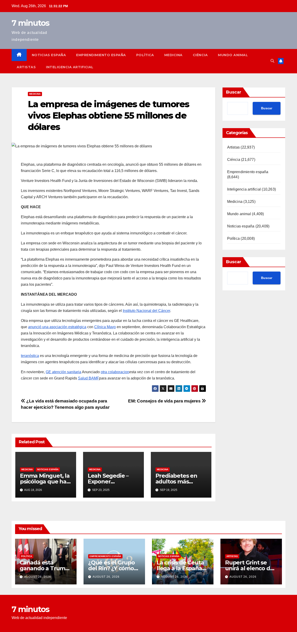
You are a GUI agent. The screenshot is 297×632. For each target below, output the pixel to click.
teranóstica (30, 356)
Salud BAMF (88, 378)
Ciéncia (200, 55)
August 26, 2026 (37, 576)
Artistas (26, 67)
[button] (272, 61)
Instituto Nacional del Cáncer (146, 311)
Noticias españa (49, 55)
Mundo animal (233, 55)
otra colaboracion (115, 372)
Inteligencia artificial (70, 67)
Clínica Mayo (105, 327)
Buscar (233, 92)
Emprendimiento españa (101, 55)
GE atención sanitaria (63, 372)
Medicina (173, 55)
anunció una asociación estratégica (57, 327)
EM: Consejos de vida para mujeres (165, 401)
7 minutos (30, 23)
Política (145, 55)
